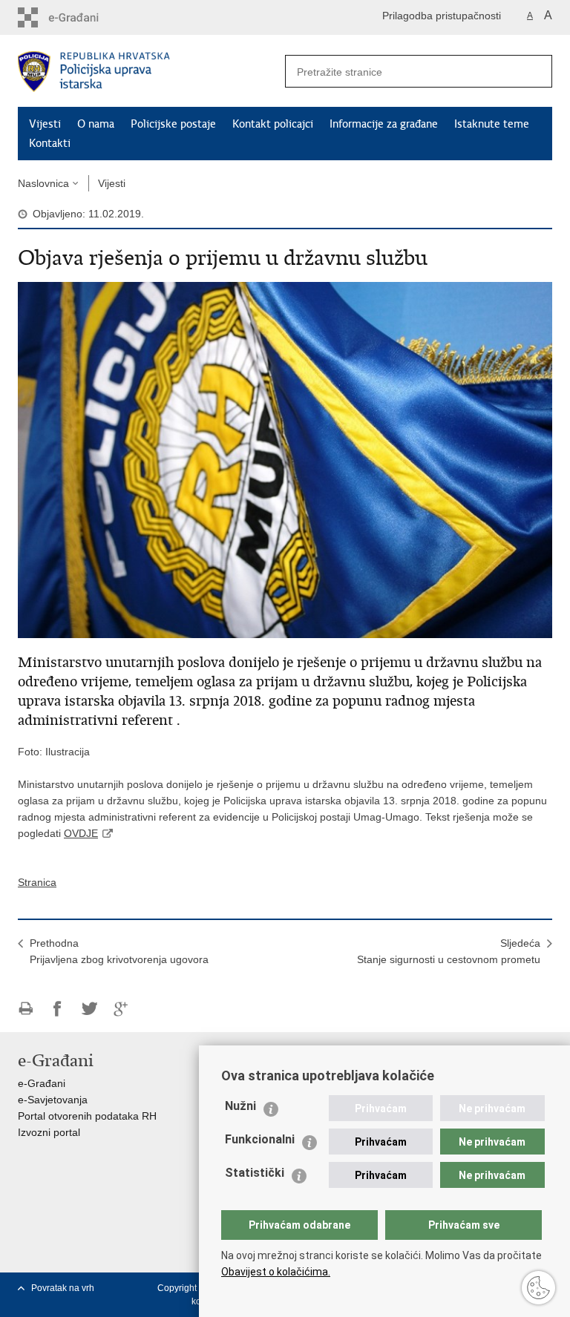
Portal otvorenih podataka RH (87, 1116)
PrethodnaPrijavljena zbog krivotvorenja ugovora (119, 951)
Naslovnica (43, 183)
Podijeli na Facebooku (57, 1009)
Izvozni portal (49, 1132)
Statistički (254, 1173)
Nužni (240, 1106)
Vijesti (45, 124)
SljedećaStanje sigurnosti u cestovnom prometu (448, 951)
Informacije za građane (384, 124)
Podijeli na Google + (121, 1009)
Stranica (37, 882)
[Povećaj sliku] (285, 459)
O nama (95, 124)
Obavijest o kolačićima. (275, 1272)
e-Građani (41, 1083)
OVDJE (81, 833)
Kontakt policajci (272, 124)
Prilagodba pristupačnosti (441, 16)
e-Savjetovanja (53, 1100)
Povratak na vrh (62, 1288)
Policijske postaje (173, 124)
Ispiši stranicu (25, 1009)
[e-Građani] (81, 17)
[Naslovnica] (151, 71)
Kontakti (50, 143)
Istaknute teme (491, 124)
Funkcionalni (260, 1139)
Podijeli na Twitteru (89, 1009)
